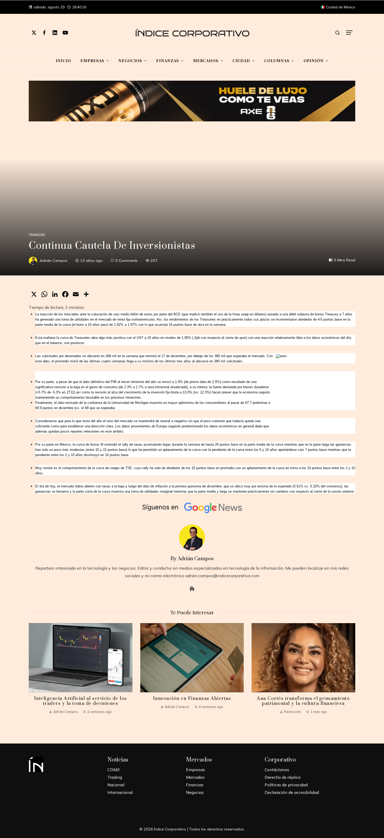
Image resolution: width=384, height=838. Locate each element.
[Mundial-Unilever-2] (192, 100)
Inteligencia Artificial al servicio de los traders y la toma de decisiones (80, 701)
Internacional (120, 792)
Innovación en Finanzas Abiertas (192, 698)
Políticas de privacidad (286, 784)
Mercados (195, 777)
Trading (114, 777)
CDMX (113, 769)
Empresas (195, 769)
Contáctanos (277, 769)
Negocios (195, 792)
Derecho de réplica (282, 777)
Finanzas (37, 235)
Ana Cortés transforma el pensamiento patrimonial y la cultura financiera (303, 701)
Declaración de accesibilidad (292, 792)
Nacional (115, 784)
